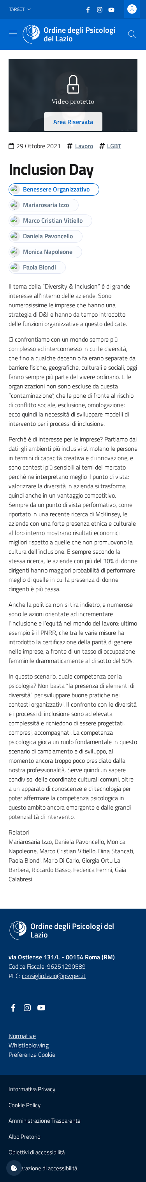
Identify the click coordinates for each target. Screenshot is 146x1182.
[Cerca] (132, 34)
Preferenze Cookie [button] (32, 1054)
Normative (22, 1035)
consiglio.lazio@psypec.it (54, 975)
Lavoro (84, 146)
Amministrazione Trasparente (45, 1120)
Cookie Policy (24, 1104)
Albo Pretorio (24, 1136)
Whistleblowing (29, 1045)
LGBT (114, 146)
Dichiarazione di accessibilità (43, 1168)
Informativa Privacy (32, 1089)
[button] (21, 9)
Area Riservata (73, 121)
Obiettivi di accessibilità (37, 1152)
